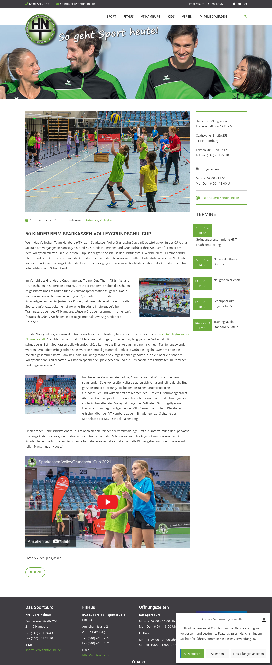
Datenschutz (215, 4)
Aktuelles (92, 220)
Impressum (196, 4)
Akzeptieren (192, 654)
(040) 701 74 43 (39, 4)
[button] (264, 619)
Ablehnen (217, 654)
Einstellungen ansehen (248, 654)
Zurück (35, 572)
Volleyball (106, 220)
